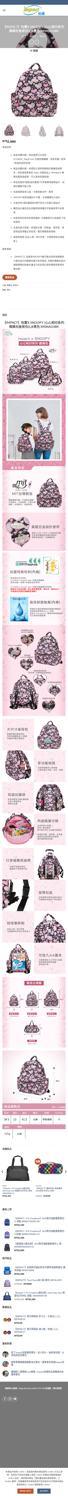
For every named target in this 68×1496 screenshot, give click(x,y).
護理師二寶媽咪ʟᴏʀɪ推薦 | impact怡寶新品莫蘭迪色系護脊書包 (37, 1373)
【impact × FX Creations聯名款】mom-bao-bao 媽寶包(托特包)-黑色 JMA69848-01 (17, 1190)
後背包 (43, 36)
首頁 (24, 36)
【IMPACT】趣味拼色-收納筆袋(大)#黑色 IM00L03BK (49, 1189)
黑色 (8, 290)
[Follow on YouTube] (15, 1399)
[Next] (60, 90)
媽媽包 (33, 36)
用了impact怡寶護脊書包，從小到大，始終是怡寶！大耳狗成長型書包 (37, 1353)
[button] (4, 10)
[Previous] (7, 90)
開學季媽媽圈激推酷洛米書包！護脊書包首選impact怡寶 (37, 1363)
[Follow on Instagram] (10, 1399)
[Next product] (31, 42)
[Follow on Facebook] (5, 1399)
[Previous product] (37, 42)
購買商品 (9, 277)
